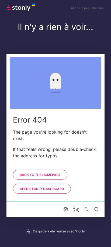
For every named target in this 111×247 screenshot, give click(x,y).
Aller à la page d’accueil (88, 8)
